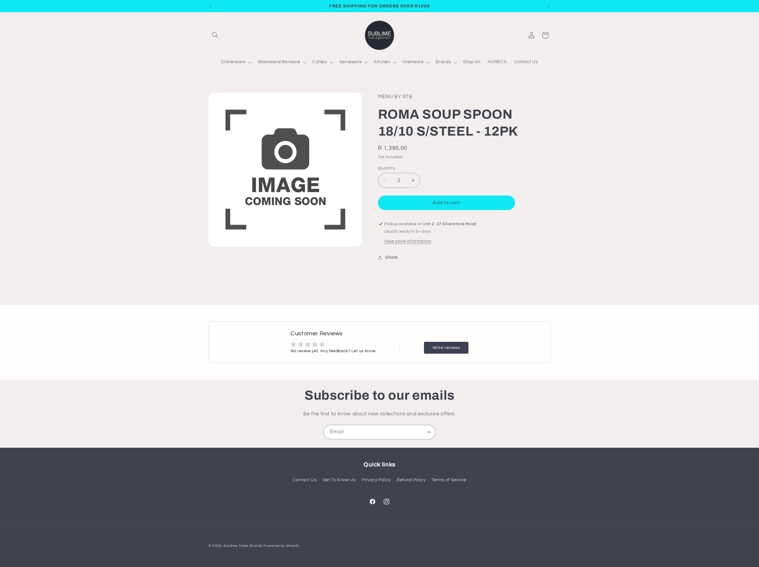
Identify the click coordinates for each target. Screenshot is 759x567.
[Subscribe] (428, 432)
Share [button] (391, 257)
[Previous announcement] (210, 6)
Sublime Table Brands (243, 545)
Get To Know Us (339, 480)
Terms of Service (449, 480)
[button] (215, 35)
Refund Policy (411, 480)
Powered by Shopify (281, 545)
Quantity (386, 168)
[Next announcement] (548, 6)
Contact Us (304, 480)
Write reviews (446, 348)
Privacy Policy (376, 480)
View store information (407, 241)
